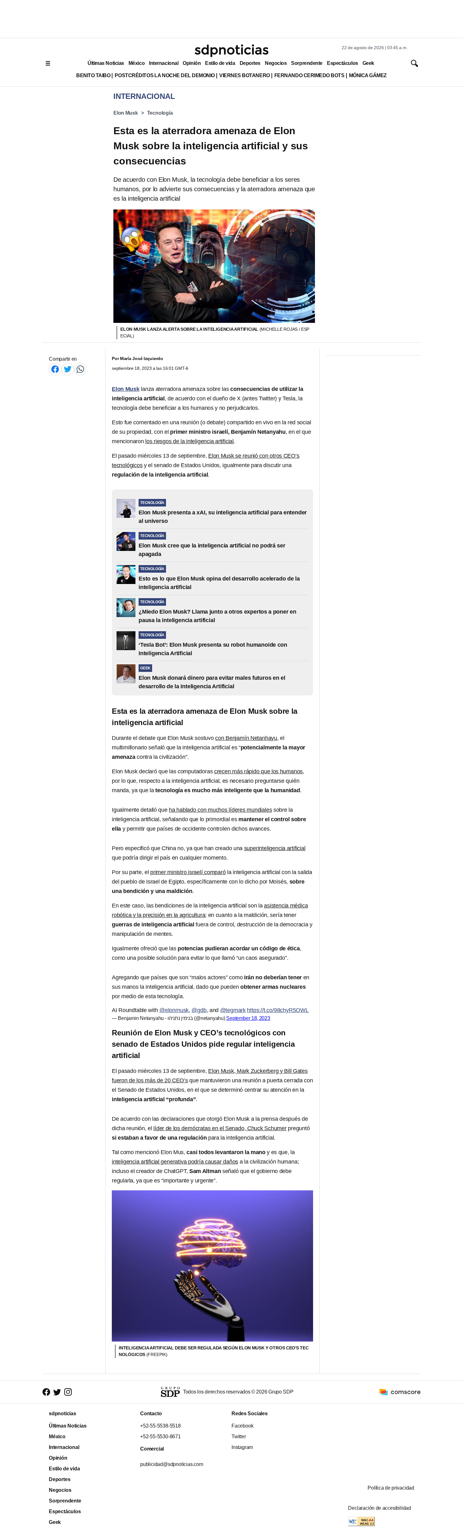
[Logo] (231, 50)
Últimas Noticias (106, 63)
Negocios (276, 63)
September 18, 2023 (248, 1018)
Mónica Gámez (368, 75)
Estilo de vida (220, 63)
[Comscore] (400, 1391)
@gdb (198, 1010)
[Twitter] (67, 369)
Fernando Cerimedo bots (309, 75)
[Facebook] (55, 369)
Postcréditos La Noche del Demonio (165, 75)
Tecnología (160, 113)
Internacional (163, 63)
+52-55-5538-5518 (160, 1425)
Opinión (192, 63)
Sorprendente (307, 63)
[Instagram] (68, 1392)
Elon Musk (125, 113)
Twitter (239, 1436)
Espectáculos (342, 63)
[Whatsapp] (80, 369)
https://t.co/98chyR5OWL (277, 1010)
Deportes (250, 63)
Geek (368, 63)
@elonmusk (174, 1010)
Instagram (242, 1447)
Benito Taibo (93, 75)
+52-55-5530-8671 (160, 1436)
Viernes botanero (244, 75)
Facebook (242, 1425)
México (137, 63)
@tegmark (233, 1010)
